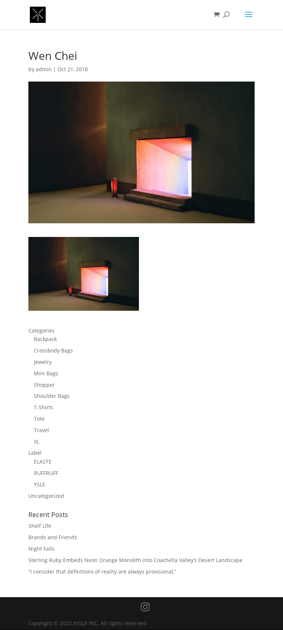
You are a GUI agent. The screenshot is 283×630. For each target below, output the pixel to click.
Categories (41, 330)
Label (35, 452)
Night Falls (41, 548)
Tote (39, 418)
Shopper (44, 384)
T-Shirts (43, 407)
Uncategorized (46, 495)
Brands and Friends (52, 537)
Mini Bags (46, 373)
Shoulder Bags (52, 395)
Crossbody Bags (53, 350)
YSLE (39, 484)
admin (44, 69)
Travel (41, 430)
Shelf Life (39, 525)
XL (36, 441)
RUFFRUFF (46, 472)
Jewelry (43, 361)
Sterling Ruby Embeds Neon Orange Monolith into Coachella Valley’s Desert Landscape (135, 560)
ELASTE (43, 461)
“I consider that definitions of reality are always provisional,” (102, 571)
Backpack (45, 338)
